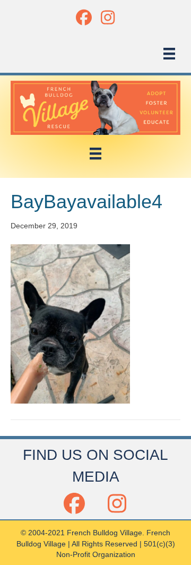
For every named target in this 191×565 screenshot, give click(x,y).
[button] (83, 17)
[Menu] (169, 53)
